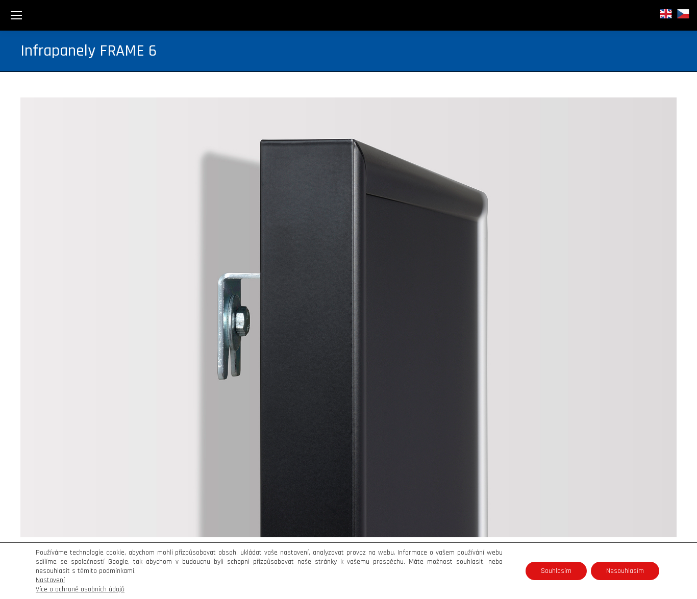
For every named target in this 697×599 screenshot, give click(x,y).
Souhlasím (556, 571)
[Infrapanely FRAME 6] (348, 317)
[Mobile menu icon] (16, 15)
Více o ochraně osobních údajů (80, 589)
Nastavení (50, 580)
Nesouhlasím (625, 571)
